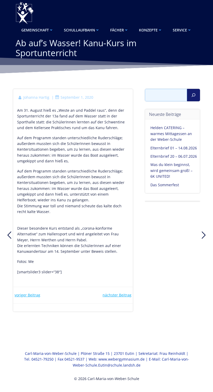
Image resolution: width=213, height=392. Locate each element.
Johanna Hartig (36, 97)
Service (180, 30)
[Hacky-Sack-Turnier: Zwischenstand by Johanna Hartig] (203, 235)
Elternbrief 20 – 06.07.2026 (173, 156)
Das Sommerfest (164, 184)
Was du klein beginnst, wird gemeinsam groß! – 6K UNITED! (171, 170)
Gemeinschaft (35, 30)
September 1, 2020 (77, 97)
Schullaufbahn (79, 30)
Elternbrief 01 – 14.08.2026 (173, 147)
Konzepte (148, 30)
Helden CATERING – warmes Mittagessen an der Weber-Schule (171, 133)
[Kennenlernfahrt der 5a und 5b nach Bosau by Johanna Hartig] (9, 235)
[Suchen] (193, 95)
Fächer (117, 30)
